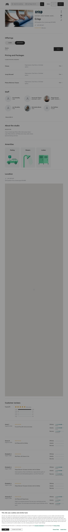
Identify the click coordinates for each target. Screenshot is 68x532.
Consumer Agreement (39, 525)
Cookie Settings (16, 529)
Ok (5, 529)
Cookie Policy (63, 529)
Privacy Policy (57, 525)
